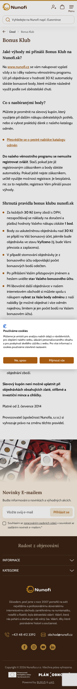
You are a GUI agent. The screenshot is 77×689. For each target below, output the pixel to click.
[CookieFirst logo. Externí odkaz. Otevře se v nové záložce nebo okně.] (4, 326)
